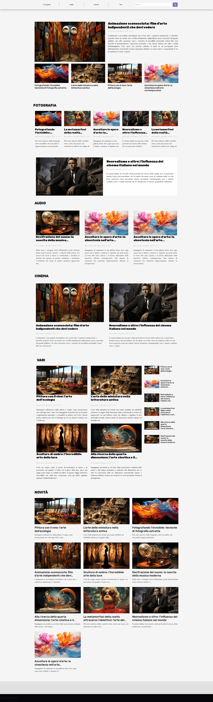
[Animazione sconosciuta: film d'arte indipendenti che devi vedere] (70, 42)
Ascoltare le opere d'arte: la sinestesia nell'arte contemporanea (158, 88)
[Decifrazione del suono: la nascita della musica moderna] (57, 222)
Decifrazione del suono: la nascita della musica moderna (55, 240)
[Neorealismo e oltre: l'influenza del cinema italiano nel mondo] (135, 118)
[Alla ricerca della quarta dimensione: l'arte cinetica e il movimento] (116, 438)
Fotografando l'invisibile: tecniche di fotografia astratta (50, 86)
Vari (120, 4)
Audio (71, 4)
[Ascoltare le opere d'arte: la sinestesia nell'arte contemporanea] (161, 73)
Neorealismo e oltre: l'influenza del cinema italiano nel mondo (135, 134)
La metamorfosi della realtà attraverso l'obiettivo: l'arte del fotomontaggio (138, 163)
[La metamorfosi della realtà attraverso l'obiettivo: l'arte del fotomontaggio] (77, 118)
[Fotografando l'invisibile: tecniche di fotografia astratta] (52, 73)
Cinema (96, 4)
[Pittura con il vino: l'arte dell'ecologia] (125, 73)
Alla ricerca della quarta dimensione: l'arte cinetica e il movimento (113, 457)
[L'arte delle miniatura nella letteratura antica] (88, 73)
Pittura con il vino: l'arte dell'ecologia (120, 86)
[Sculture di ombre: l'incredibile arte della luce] (61, 438)
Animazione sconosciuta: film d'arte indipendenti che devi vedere (137, 25)
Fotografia (46, 4)
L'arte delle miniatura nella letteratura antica (84, 86)
